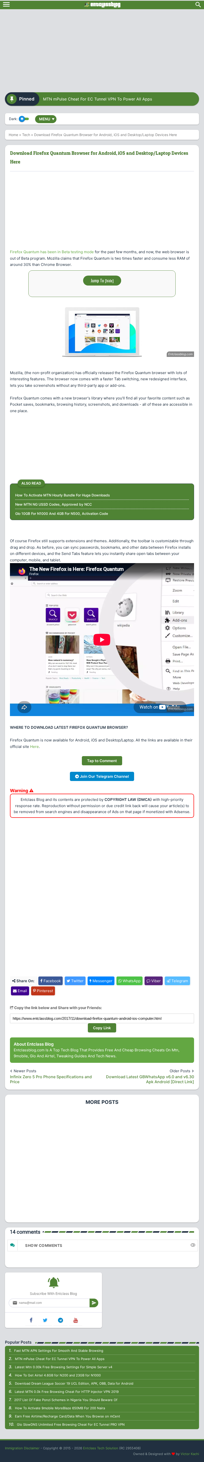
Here (34, 746)
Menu (46, 119)
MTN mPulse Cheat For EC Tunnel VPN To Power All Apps (97, 99)
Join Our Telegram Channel (104, 776)
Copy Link (102, 1027)
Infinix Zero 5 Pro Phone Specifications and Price (51, 1079)
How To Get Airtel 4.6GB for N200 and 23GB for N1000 (58, 1375)
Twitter (77, 980)
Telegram (179, 980)
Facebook (52, 980)
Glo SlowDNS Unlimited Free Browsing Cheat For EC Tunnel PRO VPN (71, 1424)
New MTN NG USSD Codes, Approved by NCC (53, 504)
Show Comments (43, 1245)
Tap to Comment (102, 760)
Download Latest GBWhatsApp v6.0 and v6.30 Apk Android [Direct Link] (150, 1079)
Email (22, 990)
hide (109, 280)
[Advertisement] (102, 49)
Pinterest (44, 990)
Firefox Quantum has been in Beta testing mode (52, 251)
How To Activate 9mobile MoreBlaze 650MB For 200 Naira (60, 1408)
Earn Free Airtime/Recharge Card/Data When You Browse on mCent (67, 1416)
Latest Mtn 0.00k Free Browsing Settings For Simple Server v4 (63, 1367)
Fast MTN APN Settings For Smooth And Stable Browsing (58, 1351)
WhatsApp (131, 980)
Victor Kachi (190, 1454)
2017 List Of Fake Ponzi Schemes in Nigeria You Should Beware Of (65, 1400)
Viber (155, 980)
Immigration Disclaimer (22, 1448)
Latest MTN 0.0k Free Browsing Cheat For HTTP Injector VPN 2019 (67, 1392)
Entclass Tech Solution (100, 1448)
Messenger (102, 980)
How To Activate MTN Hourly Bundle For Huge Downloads (62, 495)
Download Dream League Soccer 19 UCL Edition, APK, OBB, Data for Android (74, 1383)
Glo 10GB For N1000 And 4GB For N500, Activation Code (61, 513)
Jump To (102, 280)
